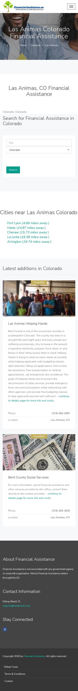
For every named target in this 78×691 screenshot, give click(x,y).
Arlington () (29, 241)
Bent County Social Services (28, 477)
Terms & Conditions (15, 674)
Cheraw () (28, 232)
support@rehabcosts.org (16, 605)
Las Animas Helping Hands (27, 323)
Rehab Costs (11, 667)
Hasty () (26, 228)
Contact (9, 681)
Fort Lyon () (28, 223)
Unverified (39, 282)
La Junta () (28, 237)
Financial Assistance (34, 656)
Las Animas (51, 45)
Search (13, 170)
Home (23, 45)
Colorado (35, 45)
